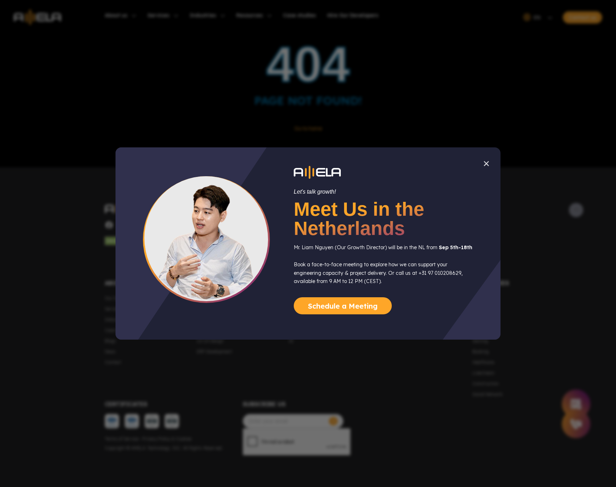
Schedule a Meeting (343, 306)
